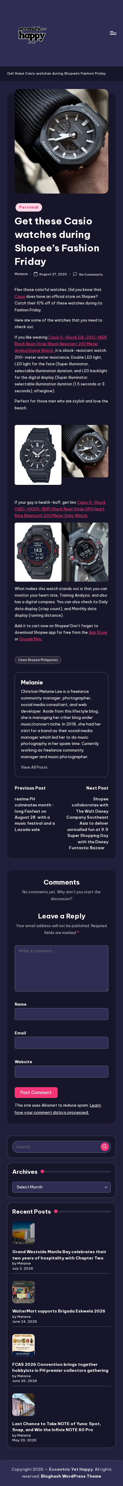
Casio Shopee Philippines (38, 660)
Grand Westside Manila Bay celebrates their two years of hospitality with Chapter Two (59, 1254)
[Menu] (113, 32)
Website (23, 1061)
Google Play (30, 638)
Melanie (32, 682)
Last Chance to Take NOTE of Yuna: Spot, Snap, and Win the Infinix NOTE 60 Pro (56, 1426)
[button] (34, 767)
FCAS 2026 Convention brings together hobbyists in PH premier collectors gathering (60, 1367)
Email (20, 1033)
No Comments (90, 274)
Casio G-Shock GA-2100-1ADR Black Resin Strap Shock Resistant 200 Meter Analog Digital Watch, (61, 344)
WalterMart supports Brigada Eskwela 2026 (58, 1311)
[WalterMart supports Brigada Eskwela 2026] (23, 1292)
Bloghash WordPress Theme (71, 1476)
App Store (98, 632)
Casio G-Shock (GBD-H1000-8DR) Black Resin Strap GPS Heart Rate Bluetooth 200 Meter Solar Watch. (60, 509)
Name (21, 1004)
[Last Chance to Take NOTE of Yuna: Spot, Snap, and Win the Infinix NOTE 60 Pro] (23, 1404)
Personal (29, 207)
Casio (20, 296)
